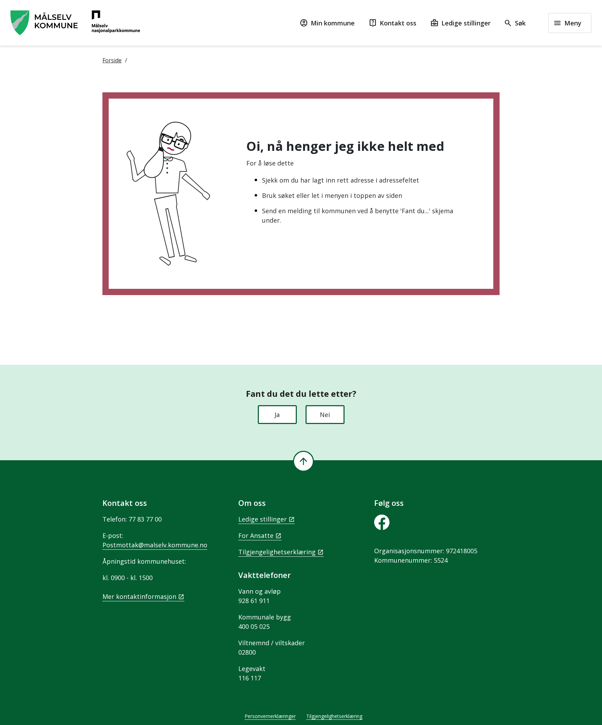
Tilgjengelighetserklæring (277, 552)
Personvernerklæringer (270, 716)
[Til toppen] (303, 461)
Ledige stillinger (262, 519)
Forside (112, 60)
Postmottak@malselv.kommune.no (154, 545)
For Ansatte (255, 535)
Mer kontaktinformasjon (139, 596)
